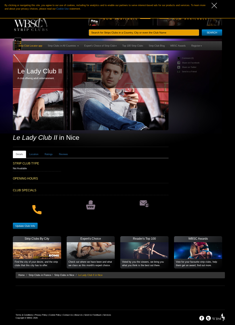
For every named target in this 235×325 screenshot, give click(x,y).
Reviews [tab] (63, 154)
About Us (78, 315)
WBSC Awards (178, 45)
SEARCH (212, 32)
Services (107, 315)
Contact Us (68, 315)
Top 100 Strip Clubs (132, 45)
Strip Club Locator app (30, 45)
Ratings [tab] (49, 154)
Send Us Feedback (93, 315)
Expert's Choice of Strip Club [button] (99, 45)
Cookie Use (62, 8)
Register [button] (195, 45)
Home (21, 275)
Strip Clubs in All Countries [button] (62, 45)
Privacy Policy (41, 315)
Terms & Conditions (24, 315)
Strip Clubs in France (40, 275)
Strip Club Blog (157, 45)
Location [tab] (33, 154)
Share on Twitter (189, 67)
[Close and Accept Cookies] (223, 5)
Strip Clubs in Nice (64, 275)
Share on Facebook (191, 63)
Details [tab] (19, 154)
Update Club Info (25, 225)
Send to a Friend (189, 71)
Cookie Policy (55, 315)
